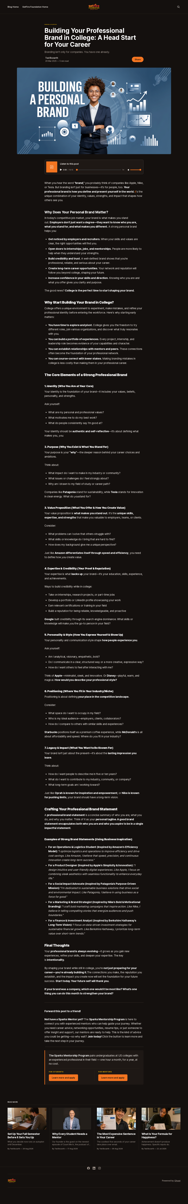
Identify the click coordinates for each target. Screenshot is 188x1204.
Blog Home (13, 7)
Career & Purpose (50, 24)
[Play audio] (61, 170)
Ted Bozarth (51, 57)
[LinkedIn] (94, 1168)
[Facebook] (88, 1168)
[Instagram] (99, 1168)
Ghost (177, 1180)
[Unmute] (128, 170)
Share (138, 59)
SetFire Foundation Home (35, 7)
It (135, 191)
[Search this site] (178, 7)
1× (123, 170)
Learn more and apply (63, 1077)
